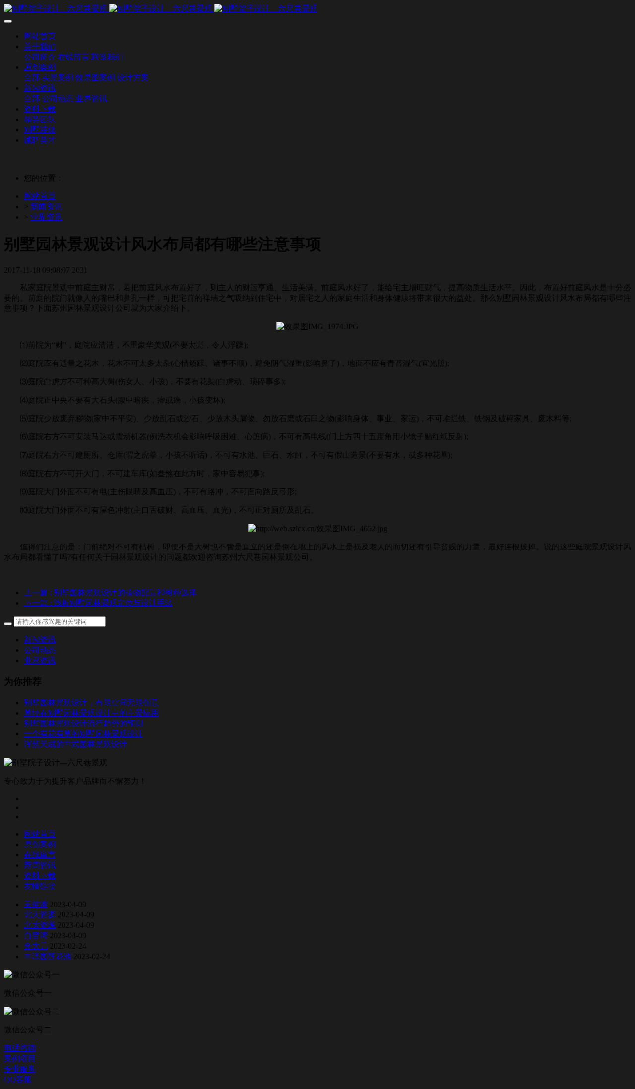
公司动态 (40, 650)
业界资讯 (46, 217)
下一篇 (98, 603)
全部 (32, 77)
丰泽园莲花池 (47, 956)
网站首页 (40, 196)
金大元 (36, 946)
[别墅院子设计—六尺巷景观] (317, 9)
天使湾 (36, 904)
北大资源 (40, 914)
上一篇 (110, 592)
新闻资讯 (46, 206)
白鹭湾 (36, 935)
